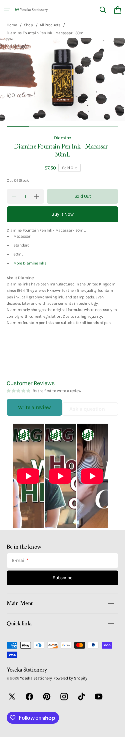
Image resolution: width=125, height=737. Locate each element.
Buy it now (62, 214)
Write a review (34, 407)
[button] (7, 10)
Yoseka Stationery (36, 678)
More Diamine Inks (29, 263)
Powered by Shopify (70, 678)
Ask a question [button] (87, 409)
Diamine (62, 137)
